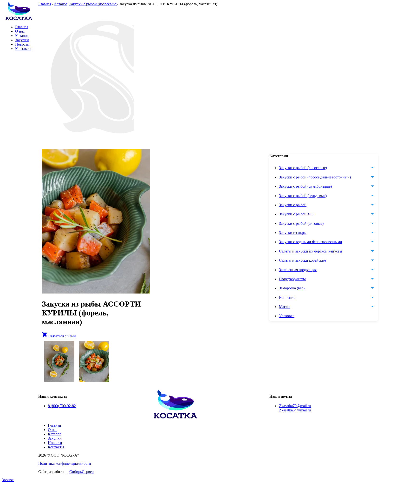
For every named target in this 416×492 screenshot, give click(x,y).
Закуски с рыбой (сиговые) (301, 223)
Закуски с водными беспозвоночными (310, 242)
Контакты (23, 49)
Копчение (287, 297)
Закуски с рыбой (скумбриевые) (305, 186)
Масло (284, 307)
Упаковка (286, 316)
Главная (21, 27)
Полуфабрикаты (292, 279)
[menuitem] (328, 316)
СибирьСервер (81, 472)
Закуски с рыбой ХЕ (296, 214)
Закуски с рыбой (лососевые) (93, 4)
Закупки (22, 40)
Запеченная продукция (298, 270)
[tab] (328, 168)
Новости (22, 44)
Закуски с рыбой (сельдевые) (303, 196)
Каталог (21, 36)
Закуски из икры (292, 233)
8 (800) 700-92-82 (62, 406)
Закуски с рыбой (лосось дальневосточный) (315, 177)
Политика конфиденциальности (64, 463)
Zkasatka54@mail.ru (295, 410)
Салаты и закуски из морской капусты (310, 251)
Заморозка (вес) (292, 288)
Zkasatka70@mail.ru (295, 406)
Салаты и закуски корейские (302, 260)
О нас (20, 31)
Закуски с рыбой (292, 205)
